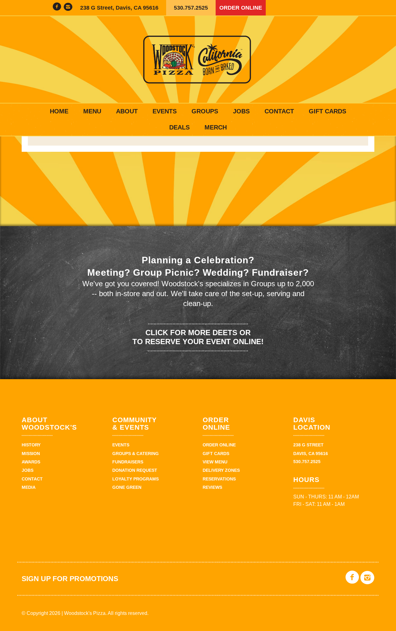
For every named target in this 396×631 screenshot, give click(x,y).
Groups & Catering (135, 453)
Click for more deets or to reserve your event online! (198, 337)
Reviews (212, 487)
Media (29, 487)
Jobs (241, 111)
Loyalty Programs (135, 478)
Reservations (219, 478)
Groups (205, 111)
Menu (92, 111)
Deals (179, 127)
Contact (279, 111)
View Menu (215, 461)
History (31, 444)
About (127, 111)
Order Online (240, 8)
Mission (31, 453)
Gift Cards (327, 111)
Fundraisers (127, 461)
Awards (31, 461)
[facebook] (57, 7)
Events (165, 111)
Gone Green (126, 487)
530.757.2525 (191, 8)
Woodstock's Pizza (198, 59)
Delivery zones (221, 470)
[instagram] (68, 7)
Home (59, 111)
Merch (215, 127)
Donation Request (134, 470)
